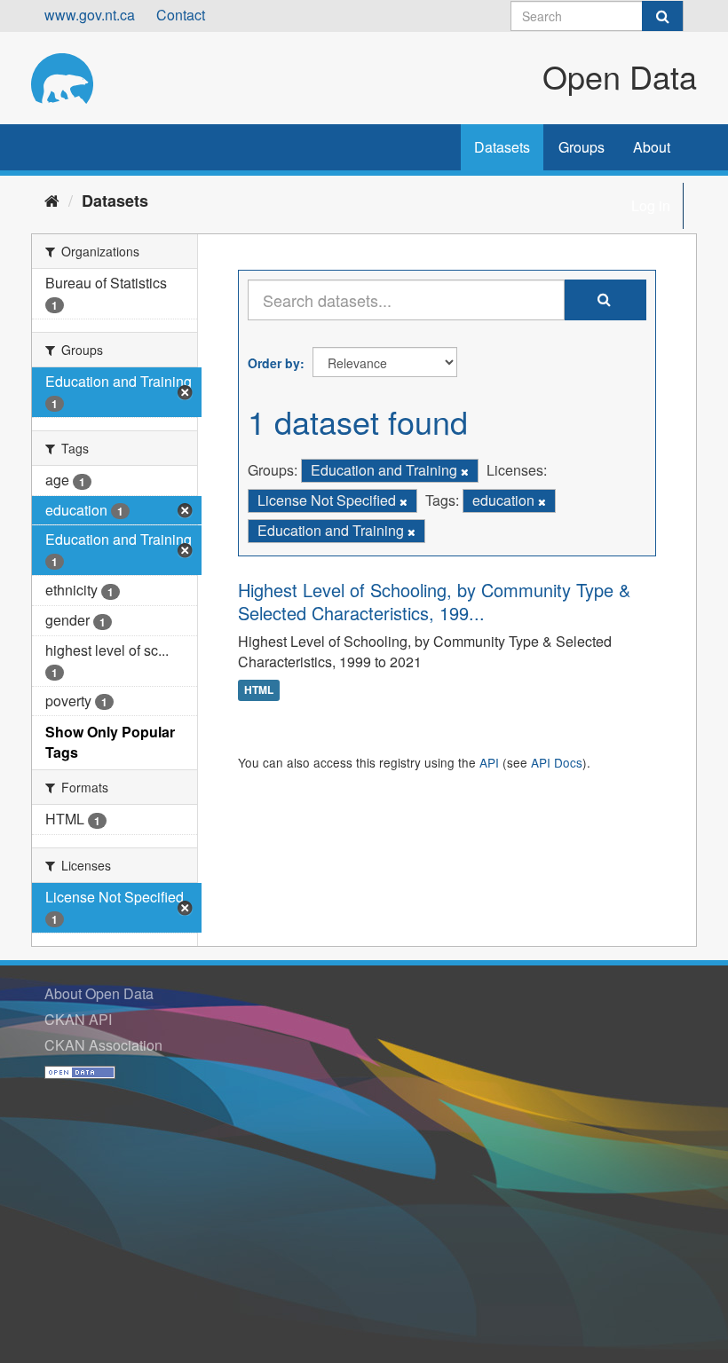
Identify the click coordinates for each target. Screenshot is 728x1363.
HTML (258, 690)
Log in (650, 205)
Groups (581, 147)
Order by (274, 363)
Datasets (502, 147)
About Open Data (99, 993)
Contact (180, 14)
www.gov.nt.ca (89, 14)
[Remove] (465, 471)
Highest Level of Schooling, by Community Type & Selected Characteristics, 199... (434, 601)
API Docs (556, 762)
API (489, 762)
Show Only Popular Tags (110, 741)
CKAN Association (103, 1045)
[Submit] (662, 16)
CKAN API (78, 1019)
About (651, 147)
